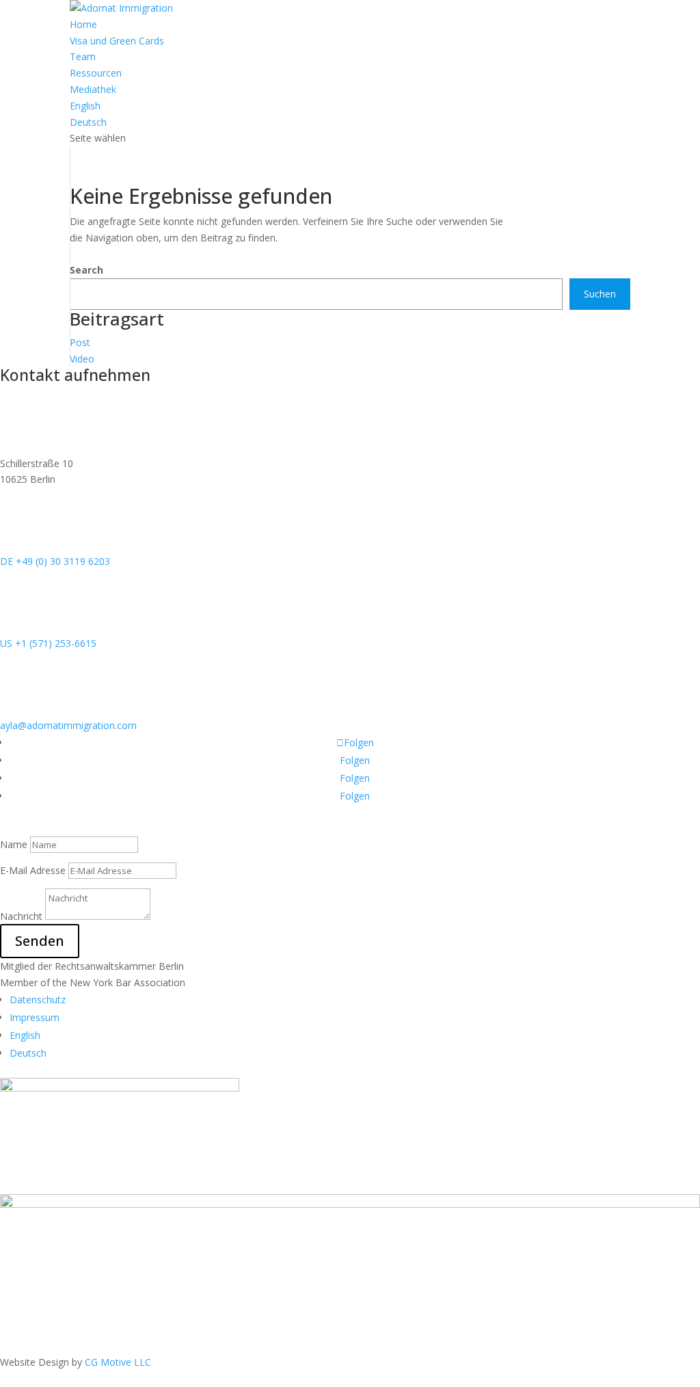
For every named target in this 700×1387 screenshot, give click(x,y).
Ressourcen (96, 72)
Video (82, 358)
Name (13, 844)
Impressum (34, 1017)
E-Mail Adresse (33, 870)
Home (83, 24)
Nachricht (21, 916)
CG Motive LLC (118, 1362)
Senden (39, 941)
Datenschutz (38, 999)
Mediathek (93, 89)
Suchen (600, 293)
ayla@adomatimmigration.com (68, 725)
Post (80, 342)
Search (86, 269)
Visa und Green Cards (117, 40)
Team (83, 56)
